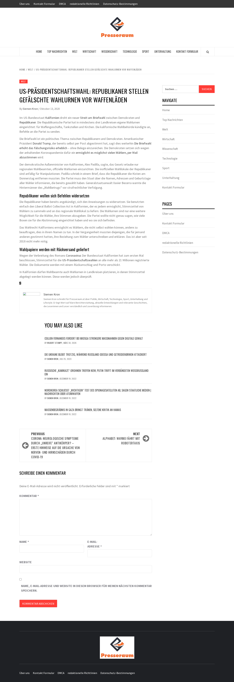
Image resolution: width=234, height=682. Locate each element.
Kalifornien (52, 118)
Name (24, 542)
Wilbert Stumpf (55, 342)
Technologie (130, 51)
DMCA (62, 3)
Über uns (24, 3)
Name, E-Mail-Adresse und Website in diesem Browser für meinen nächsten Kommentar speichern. (86, 588)
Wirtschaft (89, 51)
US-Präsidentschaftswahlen (79, 260)
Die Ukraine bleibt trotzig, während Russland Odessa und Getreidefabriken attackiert (96, 354)
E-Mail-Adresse (94, 544)
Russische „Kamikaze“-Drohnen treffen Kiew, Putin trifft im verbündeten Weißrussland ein (97, 372)
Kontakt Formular (44, 3)
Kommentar (29, 496)
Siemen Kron (30, 108)
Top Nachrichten (57, 51)
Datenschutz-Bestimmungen (120, 3)
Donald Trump (42, 143)
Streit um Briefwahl (92, 118)
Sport (145, 51)
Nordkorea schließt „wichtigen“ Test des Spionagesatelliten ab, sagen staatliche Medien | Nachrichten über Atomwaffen (98, 392)
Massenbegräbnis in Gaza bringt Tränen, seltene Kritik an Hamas (83, 410)
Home (39, 51)
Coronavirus (73, 255)
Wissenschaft (109, 51)
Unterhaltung (162, 51)
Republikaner (27, 122)
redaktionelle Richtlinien (84, 3)
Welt (74, 51)
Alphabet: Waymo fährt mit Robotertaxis (121, 438)
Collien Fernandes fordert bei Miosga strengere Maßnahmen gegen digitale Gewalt (94, 338)
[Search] (207, 52)
